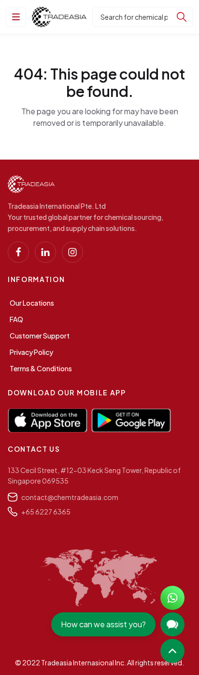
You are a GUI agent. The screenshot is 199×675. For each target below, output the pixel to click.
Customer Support (40, 335)
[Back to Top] (172, 651)
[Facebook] (18, 252)
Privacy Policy (31, 352)
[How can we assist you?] (172, 624)
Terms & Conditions (41, 368)
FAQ (16, 319)
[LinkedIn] (45, 252)
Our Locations (32, 302)
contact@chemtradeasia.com (69, 497)
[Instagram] (72, 252)
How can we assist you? (103, 624)
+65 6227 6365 (46, 511)
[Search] (181, 17)
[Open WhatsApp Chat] (172, 598)
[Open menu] (16, 17)
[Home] (31, 184)
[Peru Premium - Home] (59, 17)
